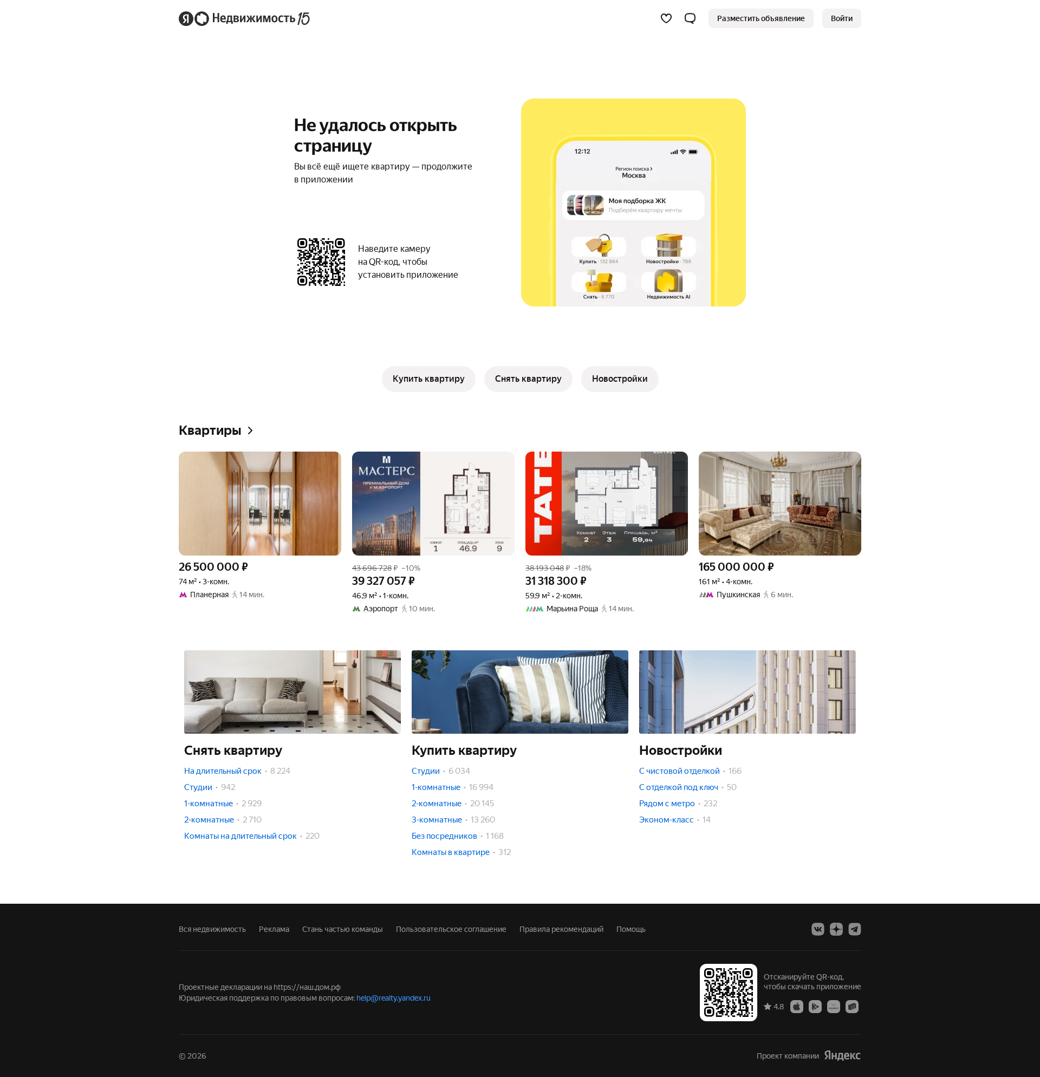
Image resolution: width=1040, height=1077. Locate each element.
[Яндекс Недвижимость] (245, 18)
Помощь (631, 929)
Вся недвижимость (212, 929)
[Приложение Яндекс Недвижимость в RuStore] (852, 1006)
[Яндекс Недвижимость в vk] (817, 929)
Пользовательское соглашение (451, 929)
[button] (690, 18)
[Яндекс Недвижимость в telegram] (854, 929)
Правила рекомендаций (561, 929)
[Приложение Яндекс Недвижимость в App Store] (796, 1006)
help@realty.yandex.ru (393, 998)
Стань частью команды (342, 929)
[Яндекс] (842, 1055)
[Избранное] (666, 18)
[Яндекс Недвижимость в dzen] (836, 929)
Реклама (274, 929)
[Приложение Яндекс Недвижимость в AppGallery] (833, 1006)
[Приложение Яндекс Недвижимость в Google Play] (815, 1006)
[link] (841, 18)
